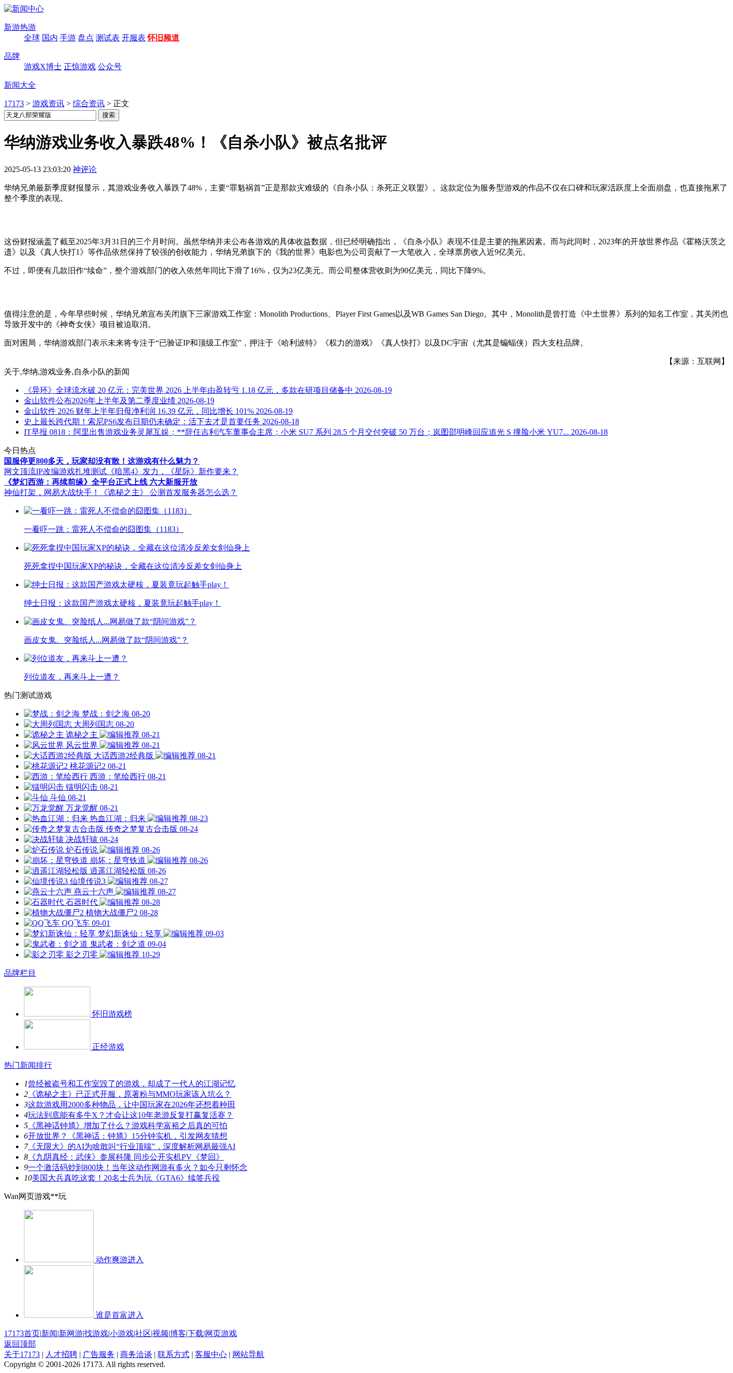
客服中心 (211, 1354)
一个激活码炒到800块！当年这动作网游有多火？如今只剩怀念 (137, 1167)
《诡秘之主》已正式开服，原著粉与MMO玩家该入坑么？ (129, 1094)
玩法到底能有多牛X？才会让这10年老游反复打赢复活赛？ (130, 1115)
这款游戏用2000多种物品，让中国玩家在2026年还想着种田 (131, 1104)
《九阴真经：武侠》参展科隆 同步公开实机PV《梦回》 (126, 1157)
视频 (161, 1333)
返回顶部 (20, 1344)
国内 (50, 37)
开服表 (134, 37)
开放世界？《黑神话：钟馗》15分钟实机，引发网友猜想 (127, 1136)
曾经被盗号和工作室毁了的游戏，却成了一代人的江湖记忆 (131, 1083)
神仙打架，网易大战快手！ (52, 492)
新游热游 (20, 27)
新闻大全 (20, 85)
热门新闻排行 (28, 1065)
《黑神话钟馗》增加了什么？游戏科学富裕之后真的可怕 (127, 1125)
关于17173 (22, 1354)
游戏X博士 (43, 66)
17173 (14, 103)
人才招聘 (61, 1354)
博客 (178, 1333)
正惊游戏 (80, 66)
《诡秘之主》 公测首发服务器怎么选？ (168, 492)
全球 (32, 37)
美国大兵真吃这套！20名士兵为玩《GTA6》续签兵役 (126, 1178)
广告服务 (99, 1354)
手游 (68, 37)
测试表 (108, 37)
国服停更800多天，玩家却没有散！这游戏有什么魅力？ (101, 461)
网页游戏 (221, 1333)
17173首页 (22, 1333)
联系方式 (173, 1354)
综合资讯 (89, 103)
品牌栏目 (20, 973)
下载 (195, 1333)
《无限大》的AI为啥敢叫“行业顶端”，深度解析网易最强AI (131, 1146)
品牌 (12, 56)
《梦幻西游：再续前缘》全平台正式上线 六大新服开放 (100, 482)
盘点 (86, 37)
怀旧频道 (164, 37)
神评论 (85, 169)
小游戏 (122, 1333)
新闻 (49, 1333)
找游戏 (96, 1333)
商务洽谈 (136, 1354)
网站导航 (248, 1354)
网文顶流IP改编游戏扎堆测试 (55, 471)
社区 (143, 1333)
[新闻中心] (24, 8)
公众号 (110, 66)
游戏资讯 (48, 103)
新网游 (71, 1333)
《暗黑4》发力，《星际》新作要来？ (172, 471)
